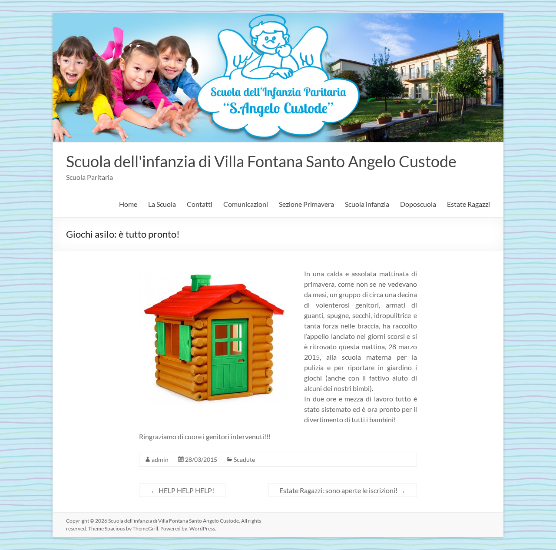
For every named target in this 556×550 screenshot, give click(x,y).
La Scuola (162, 204)
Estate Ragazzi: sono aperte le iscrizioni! (342, 490)
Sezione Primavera (306, 204)
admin (160, 459)
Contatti (199, 204)
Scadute (244, 459)
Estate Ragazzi (468, 204)
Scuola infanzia (367, 204)
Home (128, 204)
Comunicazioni (245, 204)
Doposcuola (418, 204)
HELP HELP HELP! (182, 490)
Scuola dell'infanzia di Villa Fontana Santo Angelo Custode (261, 161)
